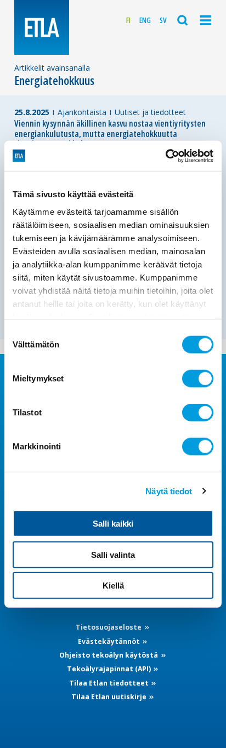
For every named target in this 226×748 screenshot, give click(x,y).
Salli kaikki (113, 523)
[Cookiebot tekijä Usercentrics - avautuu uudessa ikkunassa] (165, 156)
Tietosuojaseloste (109, 627)
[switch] (197, 378)
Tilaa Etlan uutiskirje (109, 696)
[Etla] (41, 27)
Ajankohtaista (82, 112)
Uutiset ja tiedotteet (150, 112)
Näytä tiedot (168, 490)
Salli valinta (113, 554)
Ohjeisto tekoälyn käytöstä (109, 655)
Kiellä (113, 585)
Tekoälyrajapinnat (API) (109, 668)
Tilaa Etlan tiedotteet (109, 683)
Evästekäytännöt (110, 641)
